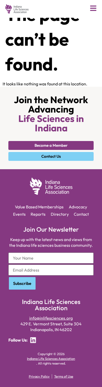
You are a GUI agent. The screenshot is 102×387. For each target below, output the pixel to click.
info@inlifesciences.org (51, 318)
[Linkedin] (33, 340)
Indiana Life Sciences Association (51, 358)
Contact (81, 214)
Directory (60, 214)
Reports (38, 214)
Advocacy (78, 206)
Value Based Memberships (39, 206)
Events (19, 214)
